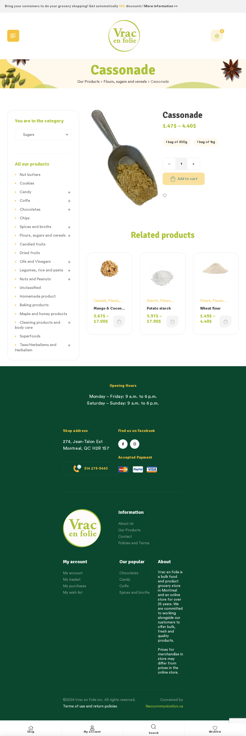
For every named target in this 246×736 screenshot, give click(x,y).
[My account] (92, 728)
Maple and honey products (43, 314)
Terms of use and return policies (90, 706)
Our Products (88, 82)
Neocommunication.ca (164, 706)
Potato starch (159, 308)
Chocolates (30, 209)
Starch (152, 301)
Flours (205, 301)
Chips (25, 218)
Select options (119, 322)
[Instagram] (134, 444)
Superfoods (30, 336)
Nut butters (30, 175)
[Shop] (30, 728)
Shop (31, 732)
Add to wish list (181, 195)
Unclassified (30, 288)
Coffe (25, 201)
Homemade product (38, 296)
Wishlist (215, 732)
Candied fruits (32, 244)
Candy (25, 192)
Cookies (27, 183)
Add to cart (187, 178)
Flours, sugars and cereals (125, 82)
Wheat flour (210, 308)
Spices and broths (35, 227)
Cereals (100, 301)
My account (92, 732)
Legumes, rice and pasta (41, 270)
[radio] (176, 142)
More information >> (161, 6)
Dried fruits (30, 253)
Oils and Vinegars (35, 261)
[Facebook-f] (123, 444)
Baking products (34, 305)
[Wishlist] (215, 728)
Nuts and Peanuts (35, 279)
